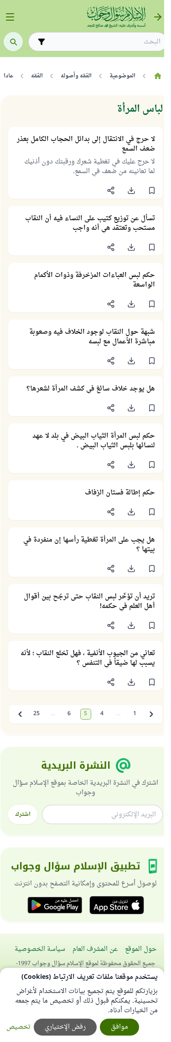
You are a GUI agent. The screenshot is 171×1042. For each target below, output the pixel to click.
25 (36, 714)
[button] (151, 190)
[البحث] (13, 41)
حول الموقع (140, 949)
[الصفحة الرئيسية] (157, 76)
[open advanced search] (41, 41)
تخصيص (18, 1027)
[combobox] (104, 42)
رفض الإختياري (65, 1027)
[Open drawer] (10, 17)
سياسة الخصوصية (40, 949)
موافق (119, 1027)
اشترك (23, 814)
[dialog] (82, 1005)
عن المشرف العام (95, 949)
